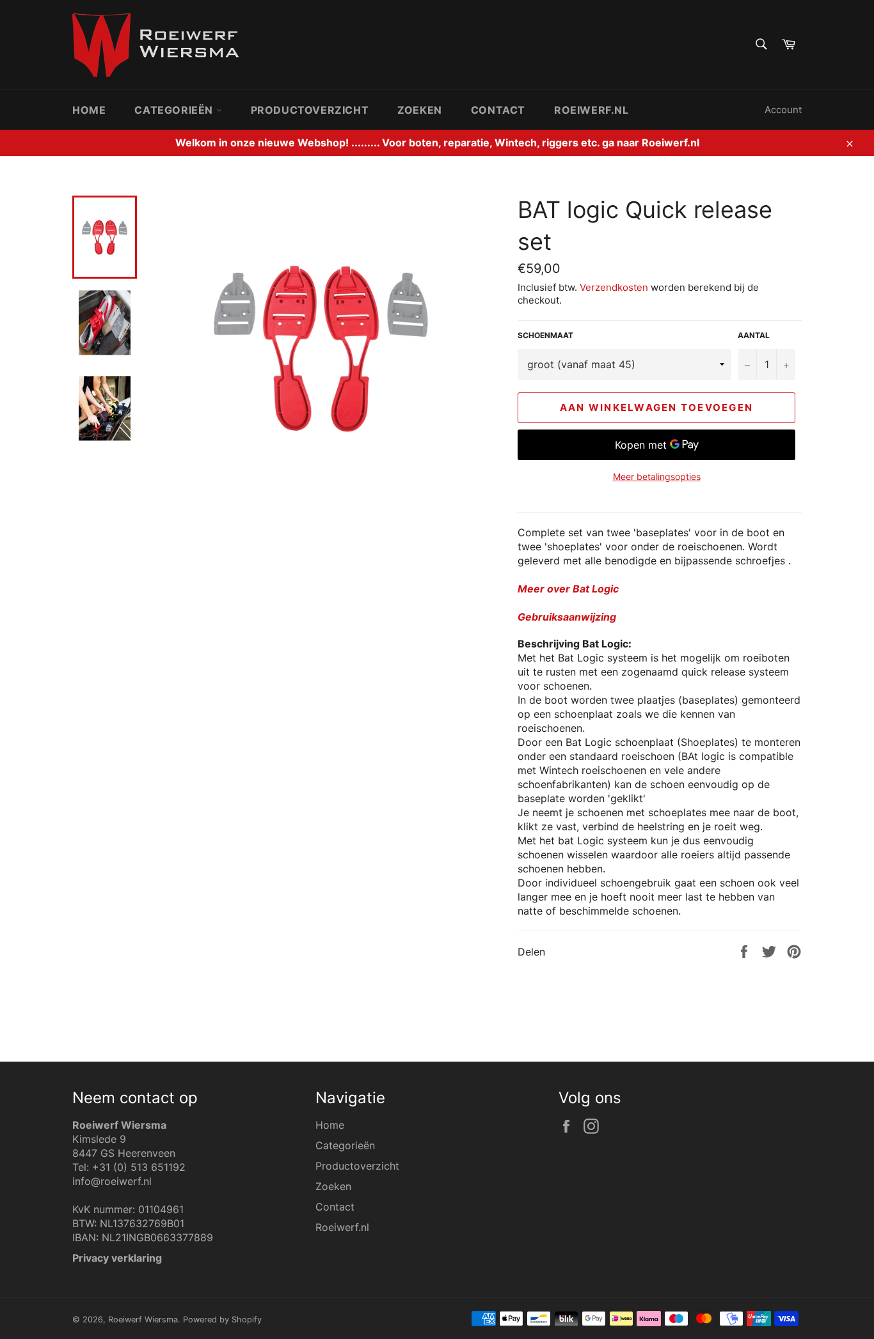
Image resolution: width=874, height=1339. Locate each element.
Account (783, 110)
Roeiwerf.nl (591, 110)
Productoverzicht (310, 110)
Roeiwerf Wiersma (143, 1319)
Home (89, 110)
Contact (498, 110)
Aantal (754, 335)
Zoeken (419, 110)
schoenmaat (545, 335)
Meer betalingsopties (657, 476)
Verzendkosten (614, 287)
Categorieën (175, 110)
